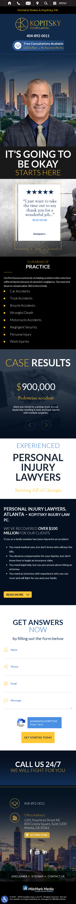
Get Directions (38, 835)
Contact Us (56, 876)
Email (28, 3)
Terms (40, 725)
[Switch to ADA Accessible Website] (4, 899)
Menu (63, 3)
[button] (32, 249)
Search (46, 3)
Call (18, 3)
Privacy (33, 725)
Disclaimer (19, 876)
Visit (37, 3)
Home (9, 3)
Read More (38, 220)
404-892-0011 (38, 35)
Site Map (37, 876)
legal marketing (30, 899)
